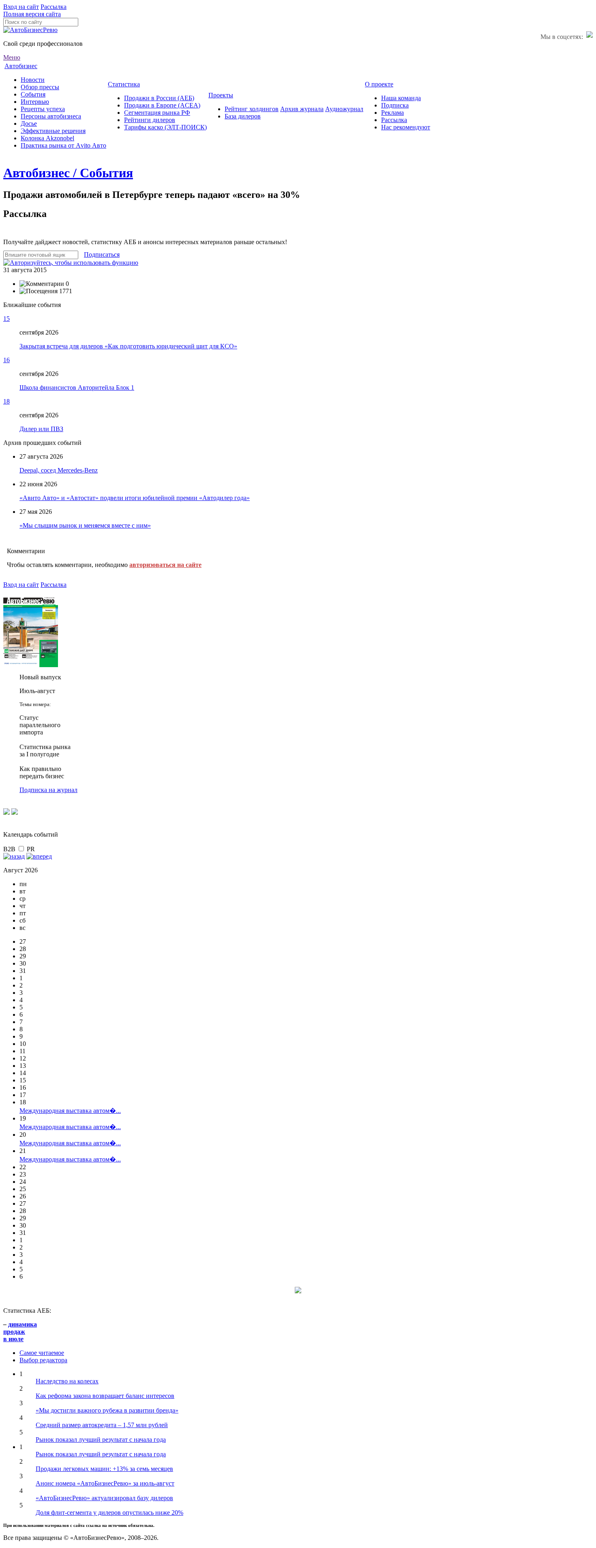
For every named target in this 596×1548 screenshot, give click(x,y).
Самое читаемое (41, 1352)
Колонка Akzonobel (47, 138)
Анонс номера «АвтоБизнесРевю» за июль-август (105, 1483)
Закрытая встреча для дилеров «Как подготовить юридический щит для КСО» (128, 346)
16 (6, 359)
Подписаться (102, 254)
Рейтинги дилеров (149, 119)
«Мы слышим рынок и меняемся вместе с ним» (85, 525)
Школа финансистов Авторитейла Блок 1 (76, 387)
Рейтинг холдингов (252, 108)
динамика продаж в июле (20, 1331)
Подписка (395, 105)
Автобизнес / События (68, 172)
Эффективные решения (53, 130)
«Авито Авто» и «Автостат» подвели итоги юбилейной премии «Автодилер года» (134, 497)
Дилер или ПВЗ (41, 428)
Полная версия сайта (32, 14)
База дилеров (243, 116)
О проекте (379, 84)
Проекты (220, 95)
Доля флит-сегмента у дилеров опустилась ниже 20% (109, 1512)
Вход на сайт (21, 6)
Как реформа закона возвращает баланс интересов (105, 1395)
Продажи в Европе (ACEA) (162, 105)
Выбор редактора (43, 1360)
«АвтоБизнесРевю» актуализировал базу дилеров (104, 1497)
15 (6, 318)
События (33, 94)
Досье (29, 123)
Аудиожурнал (344, 108)
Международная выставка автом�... (70, 1110)
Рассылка (53, 6)
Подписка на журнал (48, 789)
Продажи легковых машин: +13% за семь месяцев (104, 1468)
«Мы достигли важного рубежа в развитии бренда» (107, 1410)
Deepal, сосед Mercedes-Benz (58, 470)
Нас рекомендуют (405, 127)
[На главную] (30, 29)
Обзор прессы (40, 87)
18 (6, 401)
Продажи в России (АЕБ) (159, 97)
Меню (11, 57)
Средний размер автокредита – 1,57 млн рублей (102, 1424)
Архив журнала (302, 108)
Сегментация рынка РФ (157, 112)
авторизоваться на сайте (165, 564)
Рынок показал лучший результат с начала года (101, 1439)
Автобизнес (20, 65)
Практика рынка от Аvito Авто (63, 145)
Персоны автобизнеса (51, 116)
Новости (33, 79)
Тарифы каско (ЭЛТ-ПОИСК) (165, 127)
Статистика (124, 84)
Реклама (392, 112)
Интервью (35, 101)
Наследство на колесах (67, 1381)
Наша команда (401, 97)
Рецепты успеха (43, 108)
